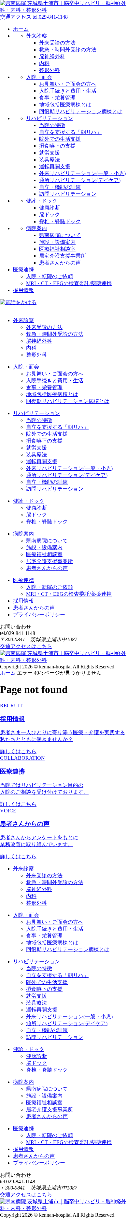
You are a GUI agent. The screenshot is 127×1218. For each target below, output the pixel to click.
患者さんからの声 (60, 262)
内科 (44, 63)
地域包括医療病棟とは (65, 104)
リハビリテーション (49, 118)
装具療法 (49, 159)
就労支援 (49, 152)
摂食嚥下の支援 (57, 146)
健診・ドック (41, 201)
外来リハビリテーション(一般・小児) (82, 173)
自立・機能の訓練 (60, 187)
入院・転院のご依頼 (49, 276)
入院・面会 (39, 77)
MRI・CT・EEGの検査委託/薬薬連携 (69, 283)
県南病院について (60, 235)
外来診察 (36, 36)
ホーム (21, 29)
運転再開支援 (54, 166)
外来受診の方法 (57, 42)
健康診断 (49, 207)
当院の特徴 (52, 125)
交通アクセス (15, 17)
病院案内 (36, 228)
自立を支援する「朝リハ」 (70, 132)
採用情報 (23, 290)
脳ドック (49, 214)
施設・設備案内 (57, 242)
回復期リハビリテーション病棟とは (80, 111)
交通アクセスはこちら (26, 646)
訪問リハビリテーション (67, 194)
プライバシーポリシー (39, 614)
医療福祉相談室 (57, 249)
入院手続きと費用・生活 (67, 91)
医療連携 (23, 269)
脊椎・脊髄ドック (60, 221)
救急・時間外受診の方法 (67, 49)
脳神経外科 (52, 56)
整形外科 (49, 70)
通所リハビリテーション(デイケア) (79, 180)
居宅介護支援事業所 (62, 256)
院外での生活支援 (60, 139)
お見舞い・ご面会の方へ (67, 84)
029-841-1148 (50, 17)
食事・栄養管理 (57, 97)
